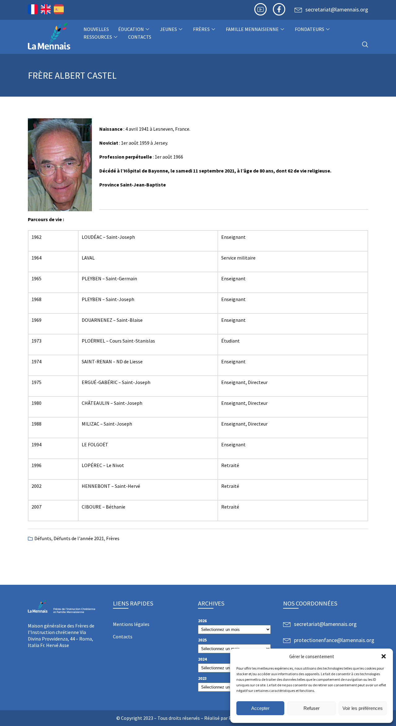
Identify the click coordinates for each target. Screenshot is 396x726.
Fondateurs (309, 29)
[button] (384, 656)
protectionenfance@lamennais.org (334, 640)
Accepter (260, 708)
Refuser (311, 708)
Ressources (98, 37)
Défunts (42, 538)
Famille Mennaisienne (252, 29)
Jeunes (168, 29)
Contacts (139, 37)
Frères (201, 29)
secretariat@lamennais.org (336, 9)
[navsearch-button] (365, 45)
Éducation (131, 29)
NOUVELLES (96, 29)
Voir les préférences (362, 708)
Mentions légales (131, 624)
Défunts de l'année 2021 (79, 538)
